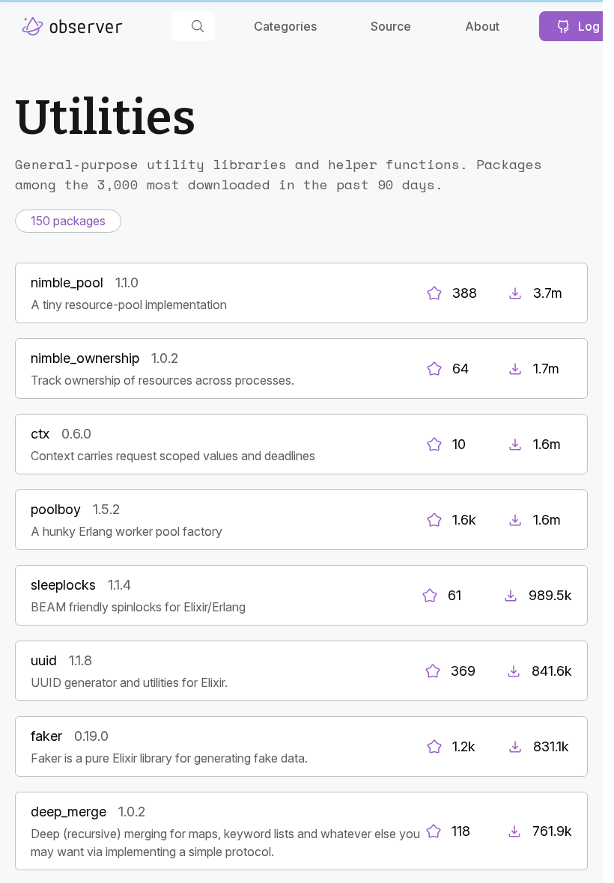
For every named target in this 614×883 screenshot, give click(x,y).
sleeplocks (63, 585)
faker (46, 736)
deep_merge (68, 811)
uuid (44, 660)
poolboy (56, 509)
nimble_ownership (85, 358)
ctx (40, 434)
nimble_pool (67, 282)
